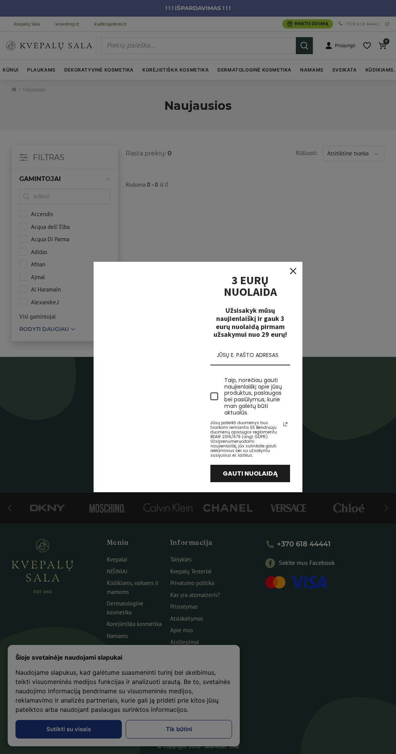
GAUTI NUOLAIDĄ (250, 473)
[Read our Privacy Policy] (285, 424)
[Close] (293, 271)
